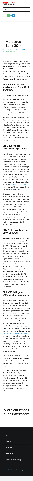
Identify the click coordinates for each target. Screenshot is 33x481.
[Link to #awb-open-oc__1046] (9, 15)
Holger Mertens (10, 51)
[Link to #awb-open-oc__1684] (13, 15)
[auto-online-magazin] (9, 3)
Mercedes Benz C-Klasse (20, 184)
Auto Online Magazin (19, 470)
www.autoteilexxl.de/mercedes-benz (16, 333)
